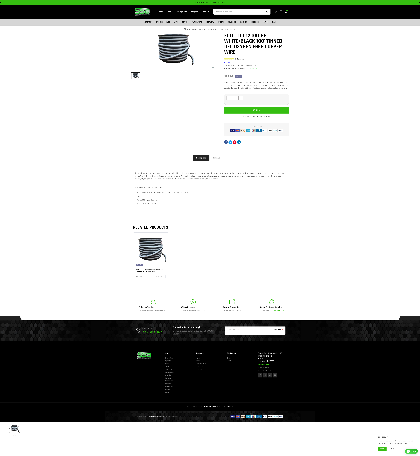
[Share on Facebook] (226, 142)
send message (264, 364)
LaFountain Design (210, 407)
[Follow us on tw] (265, 375)
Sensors (221, 22)
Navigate (199, 366)
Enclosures (232, 22)
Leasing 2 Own (201, 364)
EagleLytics (229, 407)
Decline (392, 449)
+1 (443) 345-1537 (264, 367)
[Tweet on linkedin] (239, 142)
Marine (265, 22)
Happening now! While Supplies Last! (225, 2)
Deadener (243, 22)
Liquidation (148, 22)
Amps (176, 22)
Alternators (197, 22)
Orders (229, 358)
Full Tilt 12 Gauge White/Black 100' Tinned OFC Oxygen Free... (149, 270)
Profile (229, 361)
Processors (255, 22)
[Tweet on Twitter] (230, 142)
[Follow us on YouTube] (275, 375)
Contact (199, 369)
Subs (168, 22)
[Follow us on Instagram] (270, 375)
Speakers (184, 22)
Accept (382, 449)
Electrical (210, 22)
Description (201, 158)
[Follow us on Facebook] (260, 375)
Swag (274, 22)
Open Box (159, 22)
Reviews (216, 158)
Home (188, 29)
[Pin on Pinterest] (234, 142)
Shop (198, 361)
